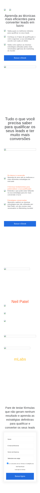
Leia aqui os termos (20, 469)
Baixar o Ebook (20, 58)
